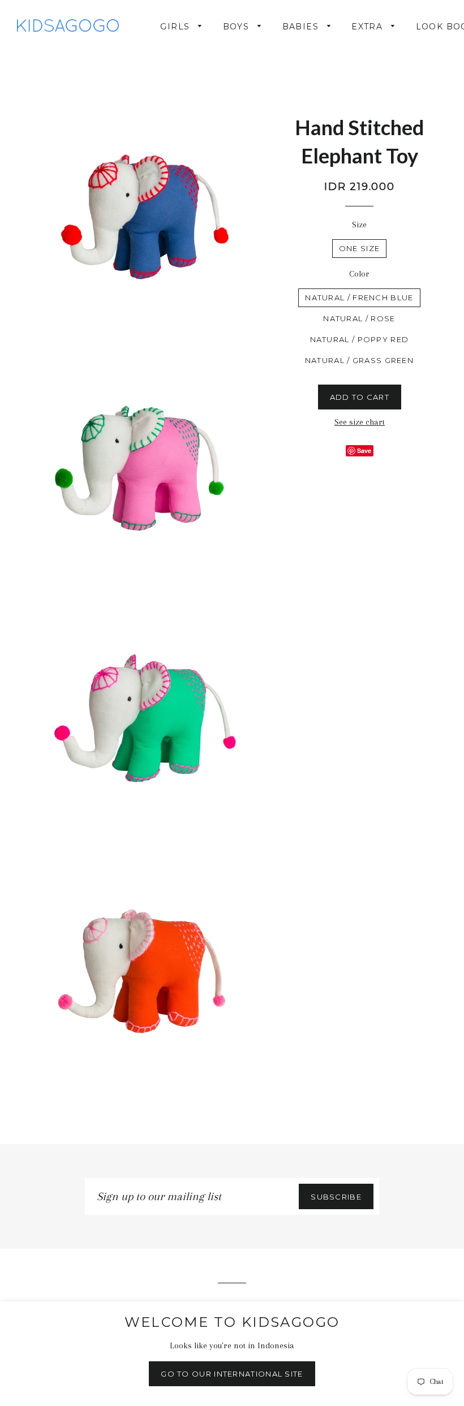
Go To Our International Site (232, 1373)
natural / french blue (359, 297)
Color (359, 274)
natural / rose (359, 318)
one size (359, 248)
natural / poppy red (359, 339)
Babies (302, 26)
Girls (176, 26)
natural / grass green (359, 360)
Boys (237, 26)
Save (364, 450)
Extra (368, 26)
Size (359, 224)
